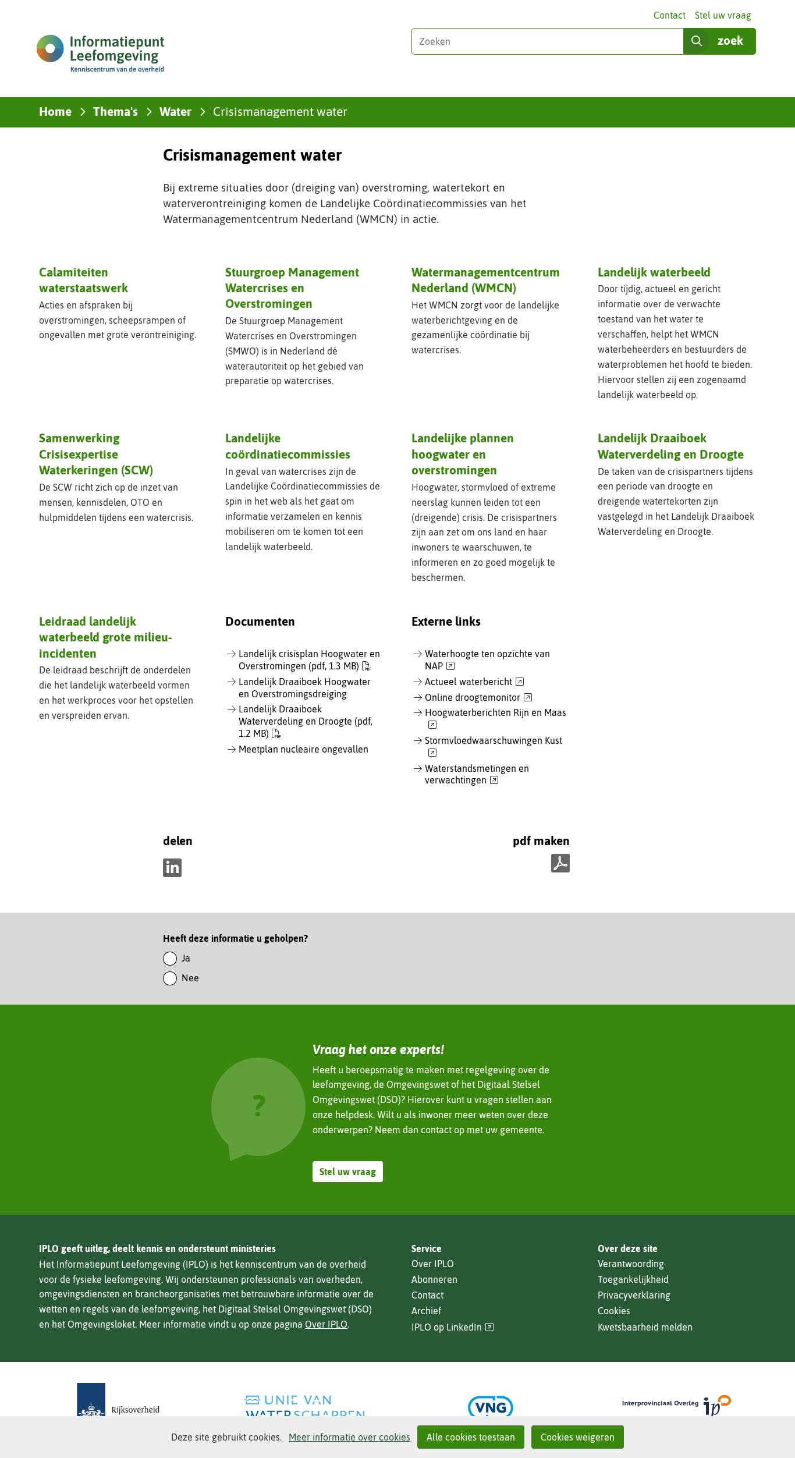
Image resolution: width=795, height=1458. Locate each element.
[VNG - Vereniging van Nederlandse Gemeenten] (490, 1407)
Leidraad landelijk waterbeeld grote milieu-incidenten (105, 637)
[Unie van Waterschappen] (304, 1407)
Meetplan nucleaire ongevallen (303, 749)
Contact (670, 15)
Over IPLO (326, 1324)
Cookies (614, 1311)
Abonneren (434, 1279)
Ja (186, 958)
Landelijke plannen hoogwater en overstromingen (462, 454)
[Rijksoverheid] (118, 1407)
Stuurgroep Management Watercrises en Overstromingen (292, 288)
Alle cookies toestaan (471, 1437)
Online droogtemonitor (479, 698)
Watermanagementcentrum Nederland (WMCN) (485, 280)
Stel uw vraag (723, 15)
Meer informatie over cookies (349, 1437)
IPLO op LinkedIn (452, 1327)
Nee (190, 978)
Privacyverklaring (634, 1295)
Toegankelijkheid (633, 1279)
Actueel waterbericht (474, 682)
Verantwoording (631, 1263)
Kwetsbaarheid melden (645, 1327)
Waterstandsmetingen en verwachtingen (477, 775)
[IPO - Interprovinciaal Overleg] (677, 1407)
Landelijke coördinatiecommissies (287, 445)
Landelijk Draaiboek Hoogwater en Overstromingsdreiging (305, 687)
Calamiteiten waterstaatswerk (83, 280)
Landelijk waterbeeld (654, 272)
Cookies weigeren (578, 1437)
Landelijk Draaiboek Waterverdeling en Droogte (671, 445)
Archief (426, 1311)
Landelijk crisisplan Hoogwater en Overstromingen (309, 659)
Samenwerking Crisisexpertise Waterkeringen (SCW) (96, 454)
